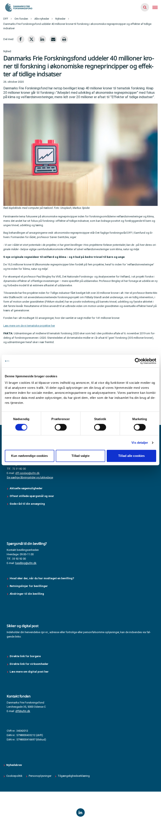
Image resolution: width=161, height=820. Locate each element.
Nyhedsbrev (14, 765)
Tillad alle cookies (131, 456)
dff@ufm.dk (22, 711)
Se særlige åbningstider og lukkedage (30, 477)
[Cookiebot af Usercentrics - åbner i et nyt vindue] (137, 361)
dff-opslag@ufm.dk (27, 473)
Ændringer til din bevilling (27, 593)
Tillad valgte (80, 456)
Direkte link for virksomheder (29, 663)
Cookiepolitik (14, 775)
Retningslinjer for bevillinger (29, 586)
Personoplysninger (40, 775)
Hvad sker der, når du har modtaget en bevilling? (42, 578)
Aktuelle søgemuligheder (26, 488)
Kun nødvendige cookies (29, 456)
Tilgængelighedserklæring (74, 775)
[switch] (61, 427)
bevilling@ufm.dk (25, 563)
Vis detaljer (139, 442)
